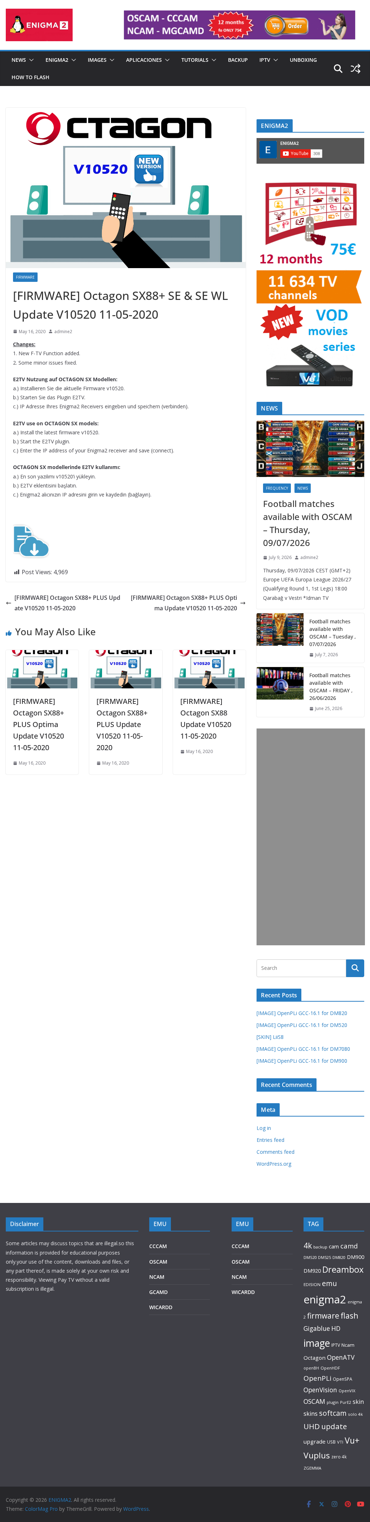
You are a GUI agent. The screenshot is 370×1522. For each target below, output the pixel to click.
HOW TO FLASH (31, 77)
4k (308, 1245)
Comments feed (275, 1151)
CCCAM (158, 1246)
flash (349, 1315)
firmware (323, 1316)
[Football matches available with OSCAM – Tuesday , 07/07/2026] (280, 638)
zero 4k (339, 1456)
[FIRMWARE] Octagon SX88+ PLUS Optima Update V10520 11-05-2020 (184, 603)
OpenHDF (330, 1368)
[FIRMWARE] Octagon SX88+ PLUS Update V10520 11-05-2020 (67, 603)
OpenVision (320, 1389)
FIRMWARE (25, 277)
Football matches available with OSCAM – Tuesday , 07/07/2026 (332, 633)
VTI (340, 1442)
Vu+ (352, 1440)
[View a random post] (355, 68)
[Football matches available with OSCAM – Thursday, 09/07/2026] (310, 449)
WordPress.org (274, 1163)
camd (349, 1245)
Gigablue (317, 1328)
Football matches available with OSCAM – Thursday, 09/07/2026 (307, 523)
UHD (312, 1426)
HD (335, 1328)
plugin (333, 1402)
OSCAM (158, 1261)
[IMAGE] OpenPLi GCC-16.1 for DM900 (302, 1060)
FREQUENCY (277, 488)
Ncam (347, 1345)
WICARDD (160, 1307)
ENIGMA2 (57, 59)
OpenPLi (317, 1378)
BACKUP (238, 59)
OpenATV (340, 1357)
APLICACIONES (144, 59)
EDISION (312, 1284)
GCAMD (158, 1292)
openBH (311, 1368)
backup (320, 1247)
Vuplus (317, 1455)
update (334, 1426)
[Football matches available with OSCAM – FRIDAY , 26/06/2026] (280, 692)
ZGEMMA (312, 1468)
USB (331, 1442)
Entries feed (270, 1139)
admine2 (63, 331)
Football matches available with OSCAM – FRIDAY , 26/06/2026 (331, 686)
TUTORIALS (194, 59)
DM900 (355, 1257)
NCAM (156, 1276)
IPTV (264, 59)
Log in (264, 1128)
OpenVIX (347, 1390)
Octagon (315, 1357)
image (317, 1343)
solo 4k (355, 1414)
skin (358, 1402)
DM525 (324, 1257)
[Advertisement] (311, 836)
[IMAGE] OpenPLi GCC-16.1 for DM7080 (303, 1048)
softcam (333, 1413)
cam (334, 1246)
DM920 (312, 1270)
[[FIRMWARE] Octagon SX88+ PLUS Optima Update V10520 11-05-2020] (42, 655)
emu (329, 1283)
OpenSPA (342, 1379)
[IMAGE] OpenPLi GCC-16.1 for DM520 (302, 1025)
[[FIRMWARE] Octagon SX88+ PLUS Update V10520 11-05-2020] (125, 655)
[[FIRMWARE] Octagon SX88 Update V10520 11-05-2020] (209, 655)
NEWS (19, 59)
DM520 (310, 1257)
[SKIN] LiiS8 (270, 1036)
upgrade (315, 1441)
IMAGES (97, 59)
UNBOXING (303, 59)
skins (311, 1414)
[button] (30, 60)
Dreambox (342, 1269)
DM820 (338, 1257)
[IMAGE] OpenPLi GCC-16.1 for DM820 (302, 1013)
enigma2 (325, 1299)
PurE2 (345, 1402)
